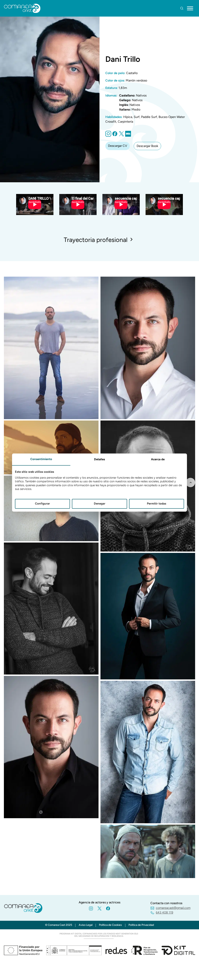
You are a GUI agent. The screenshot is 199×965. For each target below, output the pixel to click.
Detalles (99, 459)
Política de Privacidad (141, 925)
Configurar (42, 504)
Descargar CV (117, 146)
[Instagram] (108, 135)
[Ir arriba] (190, 482)
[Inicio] (22, 8)
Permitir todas (156, 504)
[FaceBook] (115, 135)
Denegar (99, 504)
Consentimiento (41, 459)
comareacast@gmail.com (173, 908)
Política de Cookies (110, 925)
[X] (99, 908)
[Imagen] (51, 418)
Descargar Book (147, 146)
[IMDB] (128, 135)
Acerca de (158, 459)
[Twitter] (121, 135)
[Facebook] (108, 908)
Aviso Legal (86, 925)
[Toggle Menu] (190, 8)
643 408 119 (164, 912)
